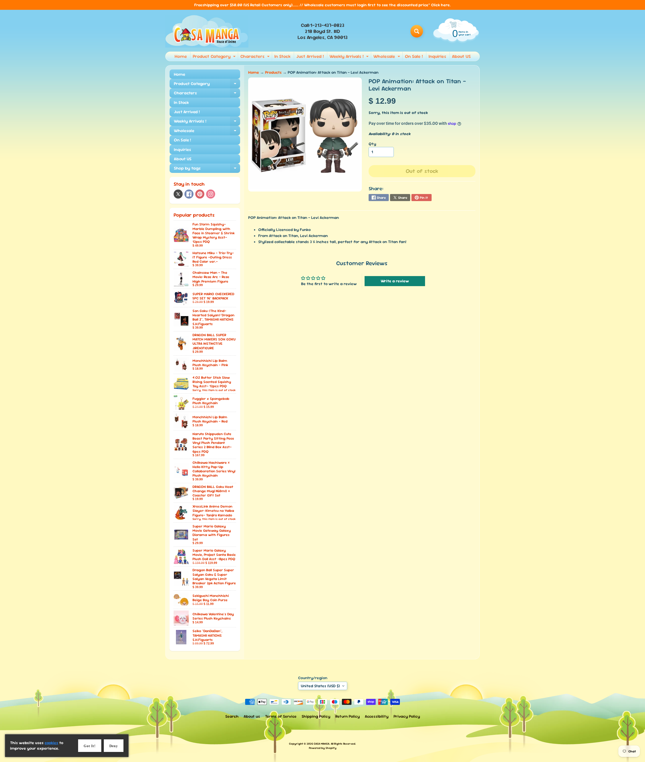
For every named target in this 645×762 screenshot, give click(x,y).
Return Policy (347, 716)
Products (273, 72)
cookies (51, 742)
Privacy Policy (407, 716)
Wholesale (387, 57)
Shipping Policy (316, 716)
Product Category (215, 57)
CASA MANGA (321, 743)
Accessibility (377, 716)
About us (252, 716)
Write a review (395, 281)
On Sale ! (414, 56)
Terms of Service (281, 716)
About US (461, 56)
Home (181, 56)
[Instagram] (210, 194)
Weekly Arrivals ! (350, 57)
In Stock (282, 56)
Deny (113, 746)
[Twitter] (178, 194)
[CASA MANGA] (206, 31)
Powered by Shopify (322, 748)
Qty (372, 143)
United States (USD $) (320, 686)
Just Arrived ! (310, 56)
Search (232, 716)
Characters (255, 57)
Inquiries (437, 56)
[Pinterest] (199, 194)
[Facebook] (189, 194)
